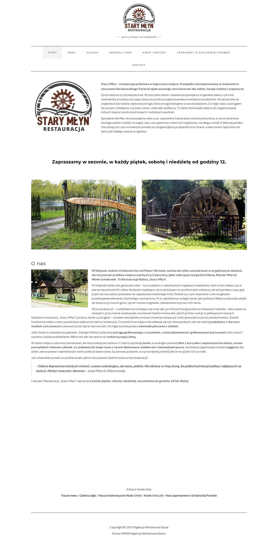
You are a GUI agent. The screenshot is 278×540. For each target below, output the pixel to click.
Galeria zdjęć (87, 495)
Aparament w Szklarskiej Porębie (203, 52)
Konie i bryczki (154, 52)
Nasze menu (69, 495)
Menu (72, 52)
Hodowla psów (120, 52)
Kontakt (139, 65)
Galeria (92, 52)
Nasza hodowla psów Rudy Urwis (120, 495)
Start (52, 52)
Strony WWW (121, 533)
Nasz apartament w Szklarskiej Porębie (191, 495)
